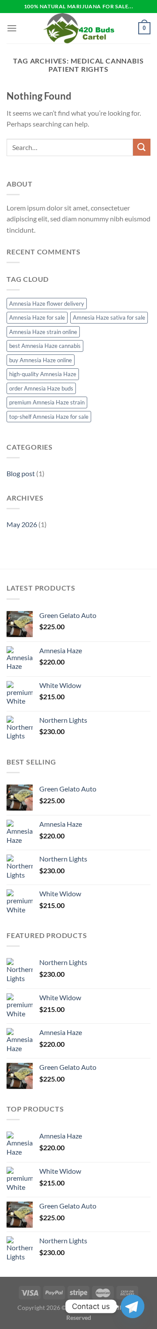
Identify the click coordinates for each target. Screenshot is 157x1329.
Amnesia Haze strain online (43, 331)
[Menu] (12, 28)
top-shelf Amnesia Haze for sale (49, 416)
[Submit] (141, 147)
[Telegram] (132, 1306)
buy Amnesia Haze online (40, 360)
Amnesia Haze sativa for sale (109, 317)
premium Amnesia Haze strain (47, 402)
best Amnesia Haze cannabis (45, 345)
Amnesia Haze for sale (37, 317)
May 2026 (22, 524)
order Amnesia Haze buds (41, 388)
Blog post (21, 473)
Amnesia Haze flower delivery (46, 303)
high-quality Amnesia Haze (42, 374)
